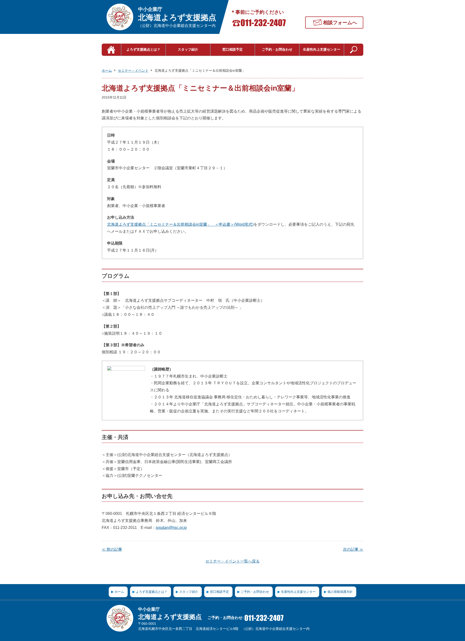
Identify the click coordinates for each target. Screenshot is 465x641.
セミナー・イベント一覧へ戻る (232, 561)
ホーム (107, 70)
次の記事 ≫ (353, 549)
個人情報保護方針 (340, 592)
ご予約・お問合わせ (277, 49)
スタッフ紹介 (188, 49)
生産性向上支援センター (321, 49)
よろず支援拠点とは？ (143, 49)
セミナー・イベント (133, 70)
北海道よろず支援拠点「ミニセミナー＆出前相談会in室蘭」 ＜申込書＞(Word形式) (180, 224)
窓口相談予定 (232, 49)
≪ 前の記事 (112, 549)
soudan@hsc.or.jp (171, 527)
